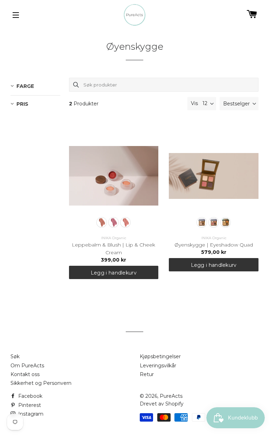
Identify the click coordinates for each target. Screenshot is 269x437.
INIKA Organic (113, 238)
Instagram (30, 414)
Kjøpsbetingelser (160, 356)
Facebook (29, 396)
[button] (239, 103)
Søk (15, 356)
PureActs (171, 396)
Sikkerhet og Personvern (41, 383)
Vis (194, 103)
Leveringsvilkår (158, 365)
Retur (147, 374)
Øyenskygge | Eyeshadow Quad (213, 245)
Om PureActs (27, 365)
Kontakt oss (25, 374)
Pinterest (29, 405)
